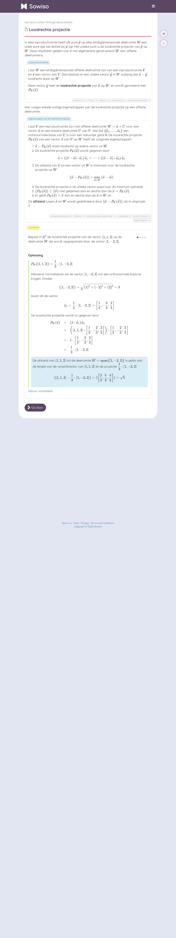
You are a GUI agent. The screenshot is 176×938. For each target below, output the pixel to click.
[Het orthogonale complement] (164, 43)
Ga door (36, 407)
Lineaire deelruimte (60, 216)
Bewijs (103, 100)
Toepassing (117, 100)
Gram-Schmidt (140, 216)
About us (67, 523)
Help (76, 523)
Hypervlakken (141, 220)
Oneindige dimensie (138, 100)
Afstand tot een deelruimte (100, 216)
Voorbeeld (123, 216)
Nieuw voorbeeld (40, 391)
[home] (164, 33)
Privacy (85, 523)
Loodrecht (78, 100)
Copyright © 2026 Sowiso (88, 526)
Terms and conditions (102, 523)
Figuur (91, 100)
